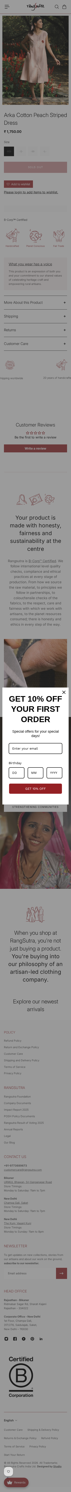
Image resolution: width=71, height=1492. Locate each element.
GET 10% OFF (35, 789)
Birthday (15, 763)
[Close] (64, 692)
